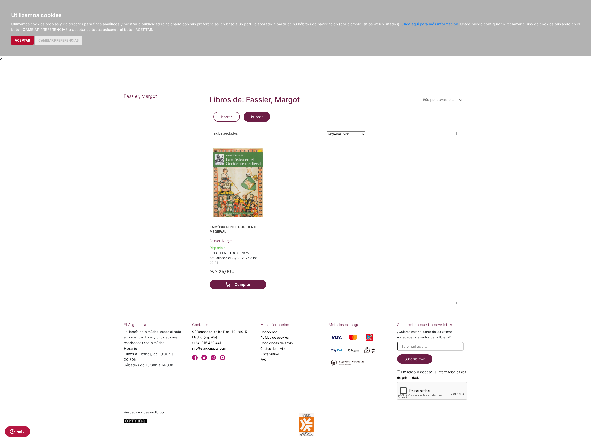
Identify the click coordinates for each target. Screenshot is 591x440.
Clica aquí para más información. (430, 24)
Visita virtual (269, 354)
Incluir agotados (225, 133)
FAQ (263, 360)
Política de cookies (274, 337)
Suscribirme (414, 359)
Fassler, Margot (221, 241)
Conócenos (268, 332)
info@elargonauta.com (209, 348)
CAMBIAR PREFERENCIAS (58, 40)
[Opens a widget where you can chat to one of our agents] (17, 432)
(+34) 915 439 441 (206, 343)
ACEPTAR (22, 40)
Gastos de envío (272, 348)
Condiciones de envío (276, 343)
